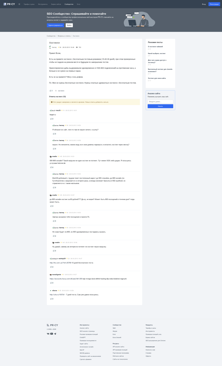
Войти (69, 25)
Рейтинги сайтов (118, 356)
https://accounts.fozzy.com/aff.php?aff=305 (66, 278)
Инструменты (43, 4)
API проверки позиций (120, 350)
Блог (78, 4)
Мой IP (82, 350)
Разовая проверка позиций (89, 334)
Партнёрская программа (121, 353)
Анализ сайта (154, 93)
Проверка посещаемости (88, 340)
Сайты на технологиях (120, 359)
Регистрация (214, 4)
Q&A (114, 328)
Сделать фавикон (85, 359)
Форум (115, 331)
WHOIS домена (85, 353)
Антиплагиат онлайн (86, 347)
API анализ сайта (118, 347)
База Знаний (117, 337)
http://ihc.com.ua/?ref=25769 (60, 262)
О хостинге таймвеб (155, 46)
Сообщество (69, 4)
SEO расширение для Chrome (155, 340)
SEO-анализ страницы (87, 331)
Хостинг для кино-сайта (157, 78)
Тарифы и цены (29, 4)
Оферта (148, 356)
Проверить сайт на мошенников (90, 356)
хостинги (61, 91)
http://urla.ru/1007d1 (57, 294)
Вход (204, 4)
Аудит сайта (84, 344)
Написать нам (150, 350)
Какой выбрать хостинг (156, 53)
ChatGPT (83, 337)
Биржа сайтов (56, 4)
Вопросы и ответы (64, 36)
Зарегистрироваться (55, 25)
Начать (160, 106)
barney (54, 47)
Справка (148, 353)
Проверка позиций (153, 334)
